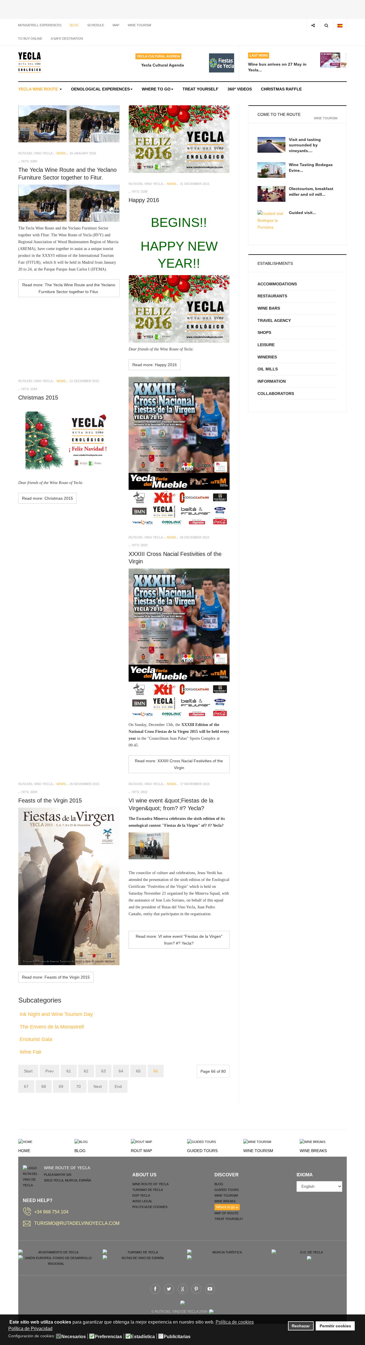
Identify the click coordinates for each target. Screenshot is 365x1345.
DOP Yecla (141, 1195)
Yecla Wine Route (38, 89)
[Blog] (81, 1141)
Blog (74, 25)
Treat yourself (200, 89)
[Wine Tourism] (257, 1141)
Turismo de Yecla (147, 1189)
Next (98, 1086)
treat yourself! (228, 1219)
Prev (49, 1071)
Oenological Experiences (100, 89)
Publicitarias (177, 1336)
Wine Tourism (258, 1150)
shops (264, 332)
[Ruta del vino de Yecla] (29, 62)
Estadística (143, 1336)
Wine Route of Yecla (150, 1184)
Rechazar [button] (301, 1326)
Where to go (156, 89)
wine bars (268, 308)
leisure (266, 344)
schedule (95, 25)
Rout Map (141, 1150)
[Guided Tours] (201, 1141)
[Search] (326, 25)
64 (121, 1071)
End (118, 1086)
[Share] (313, 25)
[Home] (25, 1141)
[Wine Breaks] (312, 1141)
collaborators (275, 393)
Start (28, 1071)
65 (138, 1071)
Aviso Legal (142, 1201)
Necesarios (73, 1336)
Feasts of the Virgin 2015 (50, 800)
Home (24, 1150)
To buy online (30, 38)
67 (26, 1086)
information (271, 381)
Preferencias (108, 1336)
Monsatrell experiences (39, 25)
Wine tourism (139, 25)
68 (43, 1086)
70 (78, 1086)
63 (103, 1071)
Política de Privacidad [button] (30, 1328)
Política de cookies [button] (235, 1322)
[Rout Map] (141, 1141)
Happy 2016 (144, 200)
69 (61, 1086)
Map (116, 25)
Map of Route (226, 1213)
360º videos (240, 89)
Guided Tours (202, 1150)
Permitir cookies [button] (335, 1326)
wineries (267, 357)
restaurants (272, 296)
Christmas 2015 (38, 397)
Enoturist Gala (36, 1039)
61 (68, 1071)
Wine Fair (31, 1052)
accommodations (277, 284)
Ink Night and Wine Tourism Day (56, 1014)
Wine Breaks (313, 1150)
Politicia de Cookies (149, 1207)
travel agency (274, 320)
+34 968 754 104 (51, 1211)
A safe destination (67, 38)
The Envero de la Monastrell (52, 1027)
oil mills (267, 369)
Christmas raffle (281, 89)
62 (86, 1071)
